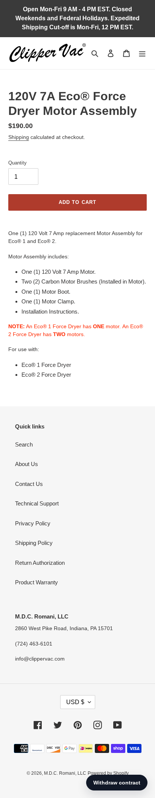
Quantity (17, 163)
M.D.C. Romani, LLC (65, 773)
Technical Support (37, 503)
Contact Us (29, 484)
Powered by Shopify (108, 773)
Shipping (18, 137)
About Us (26, 464)
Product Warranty (36, 582)
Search (24, 444)
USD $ (75, 702)
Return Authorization (40, 563)
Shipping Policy (34, 543)
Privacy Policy (32, 523)
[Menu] (142, 53)
